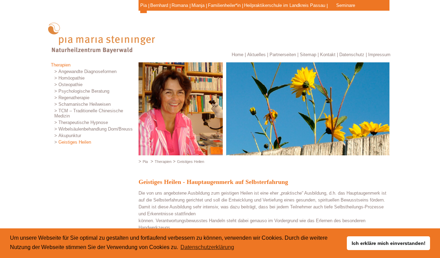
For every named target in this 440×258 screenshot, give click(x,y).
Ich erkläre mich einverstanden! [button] (389, 243)
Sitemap (308, 54)
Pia (143, 5)
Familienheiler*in (224, 5)
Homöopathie (71, 78)
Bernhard (159, 5)
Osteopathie (70, 84)
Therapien (60, 65)
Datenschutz (351, 54)
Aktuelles (256, 54)
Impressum (379, 54)
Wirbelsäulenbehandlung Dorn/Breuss (95, 129)
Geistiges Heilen (74, 142)
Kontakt (328, 54)
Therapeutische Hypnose (83, 122)
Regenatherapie (73, 97)
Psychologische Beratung (83, 91)
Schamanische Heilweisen (84, 104)
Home (237, 54)
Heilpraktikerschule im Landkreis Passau (284, 5)
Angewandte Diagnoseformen (87, 71)
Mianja (198, 5)
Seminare (345, 5)
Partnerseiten (283, 54)
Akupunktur (69, 135)
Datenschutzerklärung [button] (207, 247)
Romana (180, 5)
